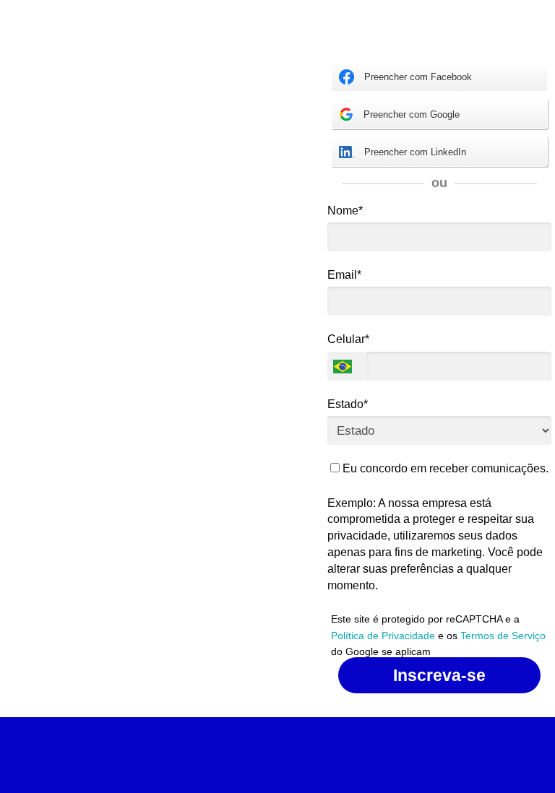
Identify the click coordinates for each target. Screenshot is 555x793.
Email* (344, 275)
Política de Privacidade (383, 635)
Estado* (347, 404)
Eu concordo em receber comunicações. (444, 468)
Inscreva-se (439, 675)
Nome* (345, 210)
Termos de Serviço (503, 635)
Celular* (348, 339)
